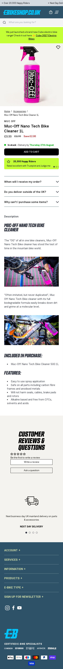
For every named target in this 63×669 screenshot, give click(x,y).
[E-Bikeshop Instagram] (7, 608)
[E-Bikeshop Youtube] (19, 608)
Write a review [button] (31, 461)
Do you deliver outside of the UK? (25, 192)
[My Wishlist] (58, 47)
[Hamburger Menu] (57, 12)
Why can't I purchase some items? (26, 202)
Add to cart (31, 151)
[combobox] (34, 22)
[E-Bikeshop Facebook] (13, 608)
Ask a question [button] (31, 470)
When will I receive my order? (22, 182)
